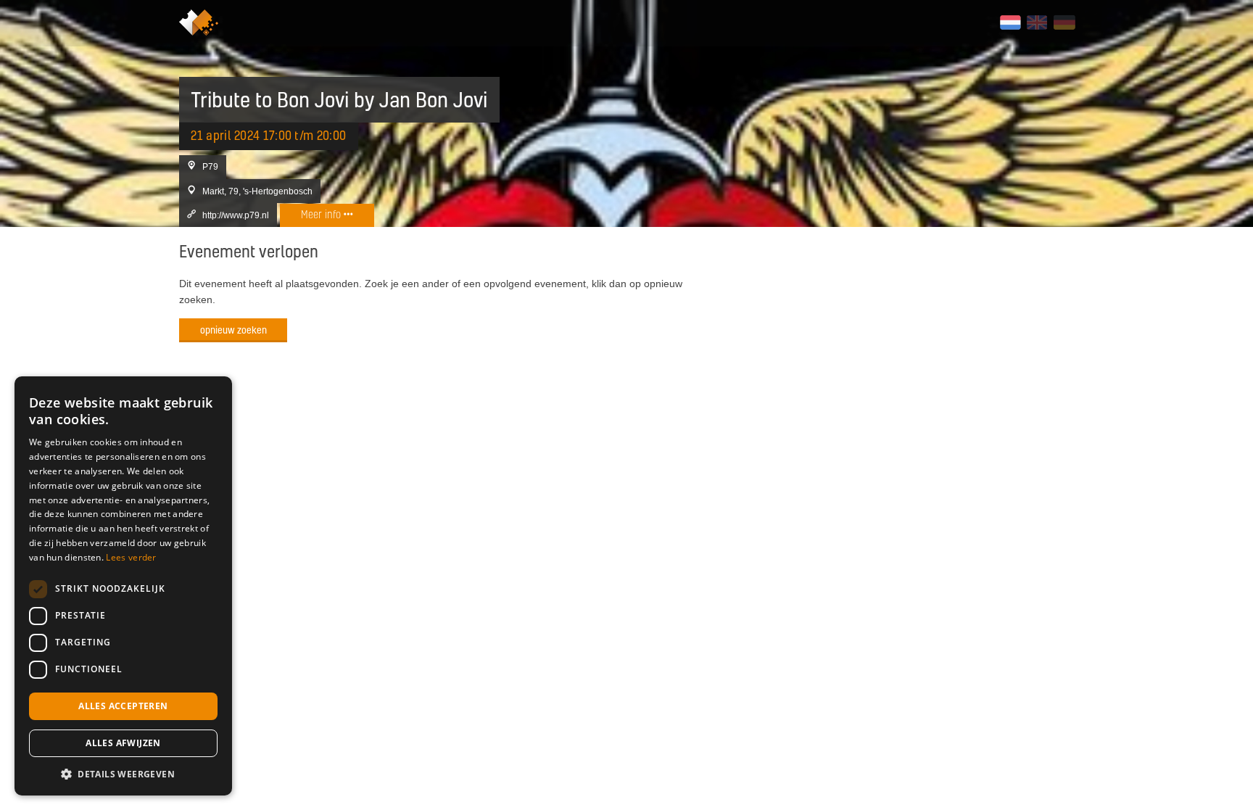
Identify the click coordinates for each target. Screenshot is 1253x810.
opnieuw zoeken (233, 329)
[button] (123, 773)
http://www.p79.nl (235, 215)
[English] (1037, 22)
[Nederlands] (1010, 22)
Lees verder (131, 557)
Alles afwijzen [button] (123, 743)
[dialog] (123, 585)
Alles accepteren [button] (123, 706)
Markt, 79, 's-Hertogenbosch (257, 191)
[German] (1063, 22)
